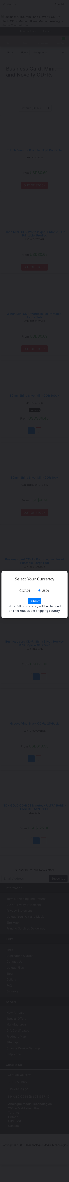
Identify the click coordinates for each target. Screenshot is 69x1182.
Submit (35, 601)
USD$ (45, 591)
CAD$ (26, 591)
